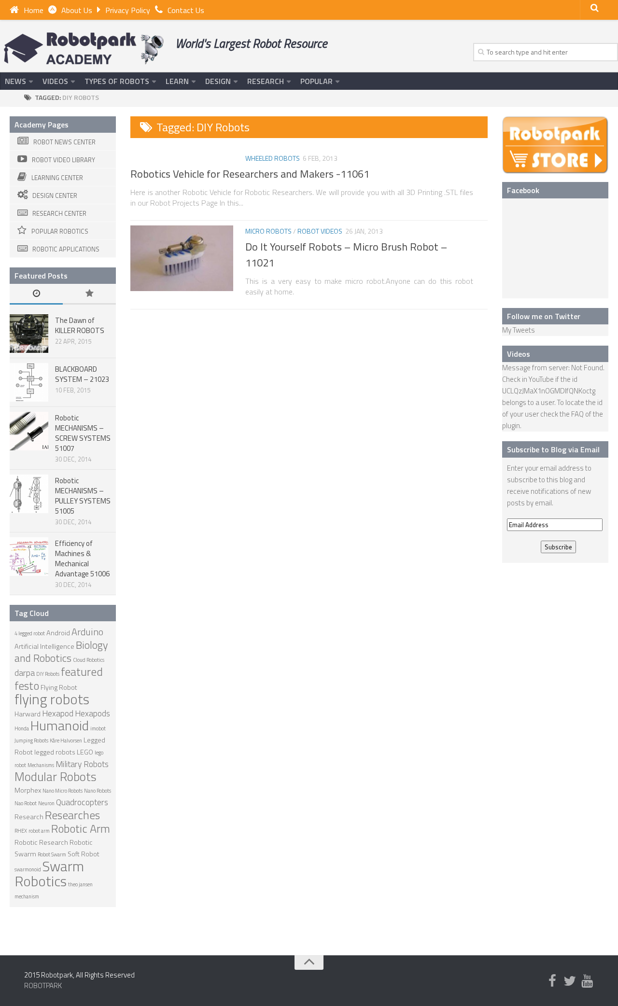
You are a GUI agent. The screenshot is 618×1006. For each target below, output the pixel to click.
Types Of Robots (116, 81)
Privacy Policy (127, 10)
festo (26, 685)
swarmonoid (27, 869)
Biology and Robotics (61, 651)
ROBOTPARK (43, 985)
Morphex (27, 790)
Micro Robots (268, 231)
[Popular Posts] (89, 294)
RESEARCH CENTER (59, 213)
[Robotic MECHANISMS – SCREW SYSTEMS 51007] (29, 431)
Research (28, 816)
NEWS (15, 81)
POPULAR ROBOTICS (59, 231)
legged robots (54, 752)
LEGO (85, 752)
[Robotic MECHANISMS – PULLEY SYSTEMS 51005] (29, 494)
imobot (98, 728)
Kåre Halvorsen (66, 740)
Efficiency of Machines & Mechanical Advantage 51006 (82, 558)
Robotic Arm (80, 828)
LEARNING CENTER (57, 177)
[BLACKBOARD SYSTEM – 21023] (29, 382)
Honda (21, 728)
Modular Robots (55, 776)
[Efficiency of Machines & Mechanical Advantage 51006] (29, 556)
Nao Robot (25, 803)
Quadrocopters (82, 802)
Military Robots (82, 763)
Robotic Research (41, 842)
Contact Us (186, 10)
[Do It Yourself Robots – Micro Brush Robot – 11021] (181, 258)
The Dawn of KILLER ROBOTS (79, 325)
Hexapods (92, 713)
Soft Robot (83, 854)
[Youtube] (587, 981)
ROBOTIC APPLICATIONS (65, 249)
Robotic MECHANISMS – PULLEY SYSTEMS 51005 (83, 496)
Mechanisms (41, 765)
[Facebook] (552, 981)
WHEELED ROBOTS (272, 158)
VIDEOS (55, 81)
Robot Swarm (52, 854)
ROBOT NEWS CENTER (64, 142)
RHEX (20, 831)
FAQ (577, 413)
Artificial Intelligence (44, 646)
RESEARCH (265, 81)
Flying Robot (59, 687)
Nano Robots (97, 791)
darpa (24, 672)
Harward (27, 714)
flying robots (51, 699)
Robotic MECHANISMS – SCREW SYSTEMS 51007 (83, 433)
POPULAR (316, 81)
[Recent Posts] (36, 294)
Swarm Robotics (49, 873)
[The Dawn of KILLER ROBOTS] (29, 333)
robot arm (39, 831)
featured (82, 671)
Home (33, 10)
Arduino (87, 631)
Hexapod (57, 713)
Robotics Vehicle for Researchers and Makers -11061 (249, 174)
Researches (72, 815)
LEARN (177, 81)
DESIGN (218, 81)
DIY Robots (47, 674)
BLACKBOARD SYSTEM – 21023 (82, 374)
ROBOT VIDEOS (319, 231)
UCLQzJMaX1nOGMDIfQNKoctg (548, 390)
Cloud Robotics (88, 660)
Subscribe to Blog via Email (553, 449)
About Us (76, 10)
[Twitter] (569, 981)
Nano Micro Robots (62, 791)
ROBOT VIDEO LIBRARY (63, 160)
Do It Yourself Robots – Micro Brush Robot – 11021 (346, 254)
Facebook (523, 190)
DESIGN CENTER (54, 195)
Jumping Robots (31, 740)
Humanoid (59, 725)
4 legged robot (29, 633)
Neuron (46, 803)
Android (58, 633)
